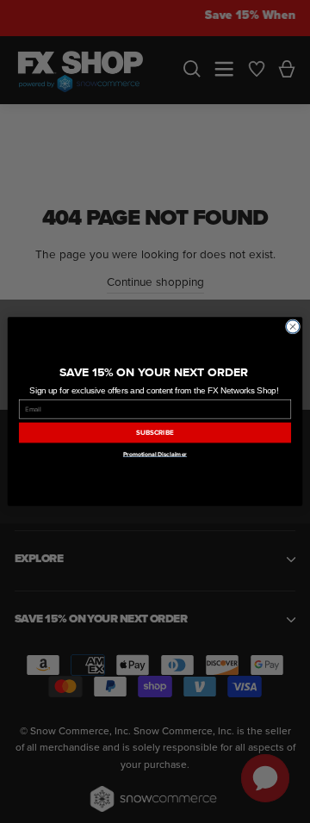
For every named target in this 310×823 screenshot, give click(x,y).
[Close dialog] (292, 326)
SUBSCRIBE (154, 432)
